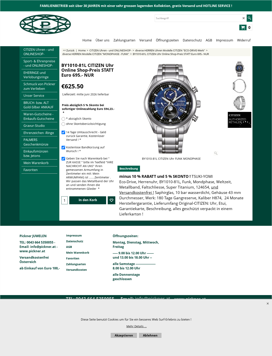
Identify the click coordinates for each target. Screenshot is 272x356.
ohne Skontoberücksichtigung (86, 124)
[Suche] (249, 18)
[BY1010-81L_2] (239, 86)
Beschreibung (128, 168)
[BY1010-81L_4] (239, 103)
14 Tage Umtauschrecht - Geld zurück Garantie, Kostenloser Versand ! (86, 136)
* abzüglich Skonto (78, 118)
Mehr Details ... (136, 326)
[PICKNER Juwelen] (45, 24)
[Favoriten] (111, 200)
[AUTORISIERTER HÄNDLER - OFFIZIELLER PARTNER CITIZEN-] (239, 120)
